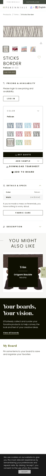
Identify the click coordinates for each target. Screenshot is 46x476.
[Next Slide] (43, 269)
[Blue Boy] (10, 125)
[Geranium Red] (36, 125)
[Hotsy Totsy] (19, 133)
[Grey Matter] (10, 133)
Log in (11, 98)
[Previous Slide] (43, 275)
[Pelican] (10, 142)
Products (7, 14)
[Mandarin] (27, 133)
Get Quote (24, 154)
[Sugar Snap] (19, 142)
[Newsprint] (36, 133)
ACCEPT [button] (24, 472)
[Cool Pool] (27, 125)
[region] (23, 272)
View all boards (11, 333)
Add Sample (23, 161)
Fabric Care (23, 213)
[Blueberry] (19, 125)
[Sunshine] (27, 142)
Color (11, 111)
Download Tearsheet (24, 166)
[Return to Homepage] (16, 7)
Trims (16, 14)
